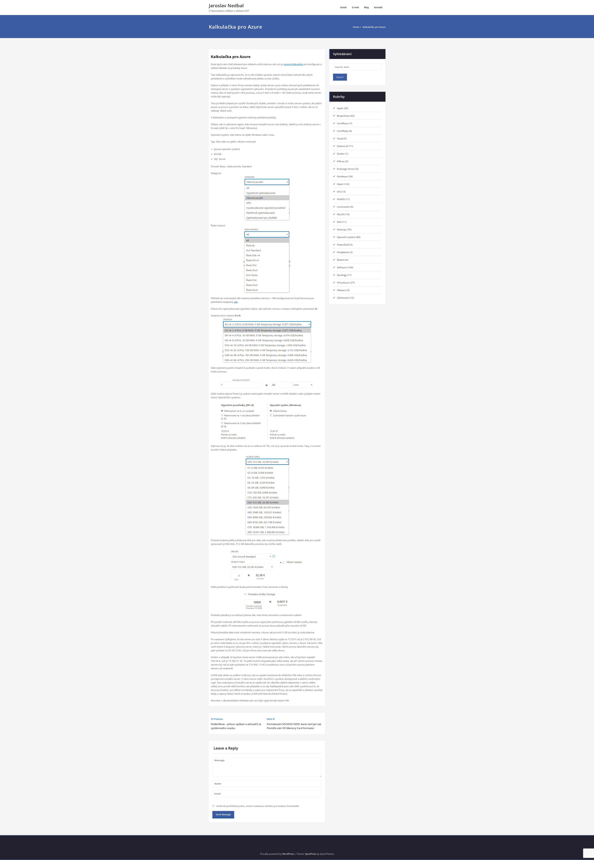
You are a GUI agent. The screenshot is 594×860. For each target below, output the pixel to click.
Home (356, 26)
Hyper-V (341, 184)
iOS (339, 191)
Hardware (342, 176)
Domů (343, 7)
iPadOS (341, 199)
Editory (341, 161)
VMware (341, 290)
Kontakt (378, 7)
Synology (342, 275)
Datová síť (342, 146)
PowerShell (343, 244)
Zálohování (343, 297)
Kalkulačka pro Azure (374, 26)
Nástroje (341, 229)
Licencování (343, 206)
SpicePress (310, 853)
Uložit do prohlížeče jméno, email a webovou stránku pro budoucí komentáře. (257, 806)
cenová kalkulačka (293, 64)
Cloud (340, 138)
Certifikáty (342, 130)
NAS (339, 221)
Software (342, 267)
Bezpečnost (343, 115)
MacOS (341, 214)
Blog (366, 7)
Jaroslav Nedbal (226, 5)
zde (236, 301)
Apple (340, 108)
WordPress (288, 853)
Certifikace (343, 123)
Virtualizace (343, 282)
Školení (341, 259)
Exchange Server (346, 168)
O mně (355, 7)
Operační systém (346, 237)
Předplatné (343, 252)
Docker (341, 153)
